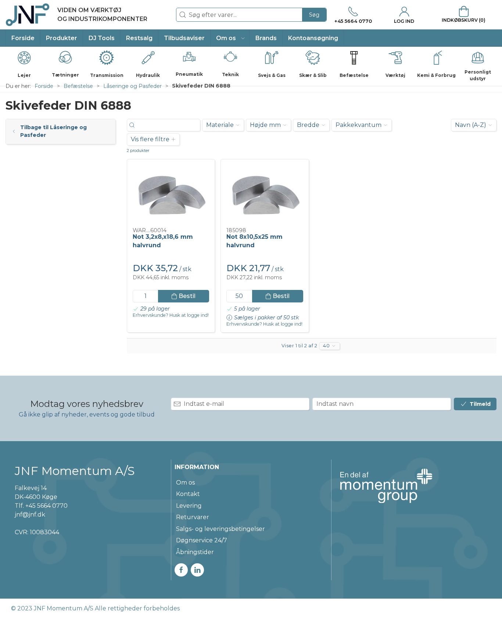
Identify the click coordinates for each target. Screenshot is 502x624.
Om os (185, 482)
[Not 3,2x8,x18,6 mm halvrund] (171, 193)
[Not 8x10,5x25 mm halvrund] (264, 193)
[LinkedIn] (197, 570)
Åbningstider (195, 552)
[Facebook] (181, 570)
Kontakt (188, 493)
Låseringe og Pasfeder (132, 86)
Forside (44, 86)
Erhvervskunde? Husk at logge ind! (171, 315)
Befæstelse (78, 86)
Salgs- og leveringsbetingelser (220, 528)
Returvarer (192, 517)
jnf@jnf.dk (30, 514)
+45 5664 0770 (46, 505)
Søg (314, 14)
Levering (189, 505)
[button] (230, 38)
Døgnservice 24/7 (201, 540)
